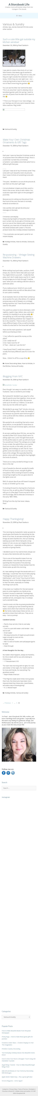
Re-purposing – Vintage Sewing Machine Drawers (18, 256)
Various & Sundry (11, 129)
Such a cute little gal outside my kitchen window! (19, 41)
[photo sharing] (14, 66)
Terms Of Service (23, 1089)
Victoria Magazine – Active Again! (12, 1081)
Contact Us (5, 1089)
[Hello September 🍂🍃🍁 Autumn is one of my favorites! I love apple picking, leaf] (19, 818)
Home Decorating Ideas (13, 363)
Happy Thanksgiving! (13, 518)
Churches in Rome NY (8, 1091)
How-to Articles (21, 242)
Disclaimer (32, 1089)
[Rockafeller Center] (10, 385)
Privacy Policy (13, 1089)
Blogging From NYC (13, 376)
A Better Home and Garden (22, 1091)
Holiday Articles (10, 242)
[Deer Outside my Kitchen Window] (14, 110)
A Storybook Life (19, 4)
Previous (7, 703)
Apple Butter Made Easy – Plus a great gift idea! (17, 1077)
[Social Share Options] (3, 834)
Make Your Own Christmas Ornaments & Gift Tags (16, 141)
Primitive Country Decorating (11, 1049)
